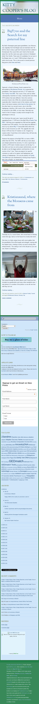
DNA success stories (15, 453)
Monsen (13, 179)
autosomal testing (13, 447)
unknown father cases (6, 478)
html (5, 416)
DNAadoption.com (22, 455)
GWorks (19, 467)
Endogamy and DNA (15, 615)
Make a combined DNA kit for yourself (10, 581)
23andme (6, 437)
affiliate (8, 374)
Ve (23, 478)
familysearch (33, 458)
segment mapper (26, 473)
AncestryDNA (21, 444)
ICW (36, 467)
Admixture (25, 437)
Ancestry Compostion (17, 442)
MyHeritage (14, 675)
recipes (13, 473)
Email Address (18, 391)
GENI (2, 467)
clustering (20, 449)
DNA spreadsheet (32, 451)
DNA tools (24, 453)
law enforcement (17, 469)
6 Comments (5, 182)
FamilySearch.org (23, 690)
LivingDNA (9, 682)
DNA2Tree (8, 455)
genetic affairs (31, 465)
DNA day (29, 449)
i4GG (32, 467)
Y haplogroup (21, 479)
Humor (29, 467)
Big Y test (8, 179)
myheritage (5, 471)
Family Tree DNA (10, 93)
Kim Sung (3, 598)
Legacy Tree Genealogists (24, 699)
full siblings (6, 461)
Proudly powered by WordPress (14, 664)
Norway (11, 471)
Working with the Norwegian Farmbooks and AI (16, 514)
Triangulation (30, 476)
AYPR (19, 447)
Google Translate (33, 329)
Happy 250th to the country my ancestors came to (17, 496)
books (31, 447)
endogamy (3, 457)
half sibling (24, 467)
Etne (15, 458)
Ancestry (8, 441)
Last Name (5, 406)
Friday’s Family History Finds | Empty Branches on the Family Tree (17, 579)
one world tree (4, 473)
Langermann (10, 469)
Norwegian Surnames (32, 471)
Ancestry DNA (28, 441)
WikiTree (16, 653)
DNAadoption (15, 455)
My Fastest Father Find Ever (12, 520)
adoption (3, 439)
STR (2, 475)
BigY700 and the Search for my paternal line (18, 35)
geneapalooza (19, 465)
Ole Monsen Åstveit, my (18, 89)
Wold (32, 478)
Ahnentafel (25, 439)
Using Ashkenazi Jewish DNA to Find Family (21, 601)
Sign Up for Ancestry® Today (25, 348)
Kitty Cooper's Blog (19, 8)
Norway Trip (22, 295)
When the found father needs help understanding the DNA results (17, 595)
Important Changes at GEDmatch (9, 590)
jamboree (4, 469)
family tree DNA (23, 458)
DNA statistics (4, 453)
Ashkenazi (32, 444)
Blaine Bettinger (25, 447)
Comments (5, 627)
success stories (9, 476)
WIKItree (27, 478)
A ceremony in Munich (10, 493)
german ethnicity (13, 467)
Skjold (32, 473)
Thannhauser (17, 476)
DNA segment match (22, 451)
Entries (4, 624)
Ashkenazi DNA (5, 447)
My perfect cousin (29, 469)
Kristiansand (11, 295)
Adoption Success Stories (14, 439)
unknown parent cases (17, 478)
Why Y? (15, 126)
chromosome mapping (11, 449)
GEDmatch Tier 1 (28, 461)
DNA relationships (10, 451)
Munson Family (27, 293)
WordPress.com (12, 666)
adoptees (31, 437)
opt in (9, 473)
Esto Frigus (10, 458)
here (13, 62)
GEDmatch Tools (8, 465)
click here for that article (25, 104)
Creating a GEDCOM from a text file (10, 586)
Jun (3, 196)
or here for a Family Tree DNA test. (28, 350)
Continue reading (8, 174)
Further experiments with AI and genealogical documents (18, 508)
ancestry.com (10, 444)
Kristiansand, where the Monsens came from (21, 201)
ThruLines (24, 475)
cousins (24, 449)
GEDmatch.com (25, 693)
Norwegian (23, 471)
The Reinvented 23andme (11, 502)
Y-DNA (26, 479)
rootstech (18, 473)
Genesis (25, 465)
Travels (33, 293)
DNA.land (3, 455)
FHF (2, 461)
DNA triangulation (31, 453)
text (5, 418)
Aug (3, 30)
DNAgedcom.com (11, 697)
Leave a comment (6, 298)
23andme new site (17, 437)
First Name (5, 398)
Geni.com (7, 467)
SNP (35, 473)
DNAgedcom (31, 455)
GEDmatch (16, 461)
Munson (17, 179)
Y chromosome (28, 177)
